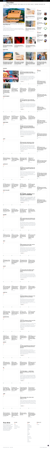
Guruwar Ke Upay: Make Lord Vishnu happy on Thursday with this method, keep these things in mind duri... (31, 186)
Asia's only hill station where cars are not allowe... (40, 19)
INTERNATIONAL (10, 4)
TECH (26, 4)
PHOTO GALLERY (41, 4)
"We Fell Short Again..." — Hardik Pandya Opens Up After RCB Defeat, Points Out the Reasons (27, 372)
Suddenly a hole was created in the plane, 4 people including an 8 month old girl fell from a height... (6, 338)
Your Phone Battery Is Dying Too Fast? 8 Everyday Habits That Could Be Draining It (19, 46)
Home (4, 4)
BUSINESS (21, 4)
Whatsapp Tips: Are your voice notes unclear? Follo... (39, 28)
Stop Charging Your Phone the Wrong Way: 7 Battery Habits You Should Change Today (8, 63)
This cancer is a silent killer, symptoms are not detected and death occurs (23, 312)
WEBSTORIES (36, 4)
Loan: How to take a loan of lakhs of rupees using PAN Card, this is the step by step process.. (27, 270)
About (15, 424)
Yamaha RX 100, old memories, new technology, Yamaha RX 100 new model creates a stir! (31, 160)
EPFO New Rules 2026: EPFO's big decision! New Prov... (40, 41)
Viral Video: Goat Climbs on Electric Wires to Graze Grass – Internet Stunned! (6, 236)
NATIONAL (6, 4)
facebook (38, 424)
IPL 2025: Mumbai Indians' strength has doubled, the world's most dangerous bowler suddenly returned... (23, 389)
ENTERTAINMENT (15, 4)
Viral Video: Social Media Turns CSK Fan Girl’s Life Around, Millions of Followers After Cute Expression (27, 346)
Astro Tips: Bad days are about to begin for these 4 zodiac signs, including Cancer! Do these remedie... (14, 186)
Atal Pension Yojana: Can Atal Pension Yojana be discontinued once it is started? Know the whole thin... (14, 288)
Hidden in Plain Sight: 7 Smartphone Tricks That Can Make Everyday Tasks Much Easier (30, 29)
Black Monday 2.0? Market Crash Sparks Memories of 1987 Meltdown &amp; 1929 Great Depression (27, 73)
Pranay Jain (28, 18)
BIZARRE (32, 4)
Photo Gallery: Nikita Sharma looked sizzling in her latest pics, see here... (6, 210)
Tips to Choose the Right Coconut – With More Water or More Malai (31, 312)
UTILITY (21, 268)
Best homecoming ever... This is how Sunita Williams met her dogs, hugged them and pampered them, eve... (14, 338)
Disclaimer (15, 428)
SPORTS (19, 4)
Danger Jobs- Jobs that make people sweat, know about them (23, 414)
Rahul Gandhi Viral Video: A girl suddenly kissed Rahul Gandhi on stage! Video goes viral (42, 95)
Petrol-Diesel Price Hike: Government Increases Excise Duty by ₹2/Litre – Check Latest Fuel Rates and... (6, 92)
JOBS (44, 4)
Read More (22, 81)
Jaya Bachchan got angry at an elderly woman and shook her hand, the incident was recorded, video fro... (6, 118)
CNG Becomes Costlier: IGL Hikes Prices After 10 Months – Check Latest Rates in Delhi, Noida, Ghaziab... (23, 90)
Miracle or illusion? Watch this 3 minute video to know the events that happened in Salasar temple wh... (31, 236)
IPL (27, 435)
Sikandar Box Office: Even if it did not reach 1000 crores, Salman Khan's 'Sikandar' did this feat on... (15, 118)
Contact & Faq (16, 425)
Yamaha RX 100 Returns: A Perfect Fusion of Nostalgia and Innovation (6, 159)
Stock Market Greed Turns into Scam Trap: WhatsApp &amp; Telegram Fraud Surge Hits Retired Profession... (15, 262)
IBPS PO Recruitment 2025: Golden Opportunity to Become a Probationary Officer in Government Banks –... (31, 415)
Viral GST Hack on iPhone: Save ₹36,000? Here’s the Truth (6, 261)
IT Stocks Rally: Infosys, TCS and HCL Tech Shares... (40, 36)
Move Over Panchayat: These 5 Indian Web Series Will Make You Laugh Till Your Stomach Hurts (27, 100)
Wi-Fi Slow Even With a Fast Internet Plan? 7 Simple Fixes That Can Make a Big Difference (8, 46)
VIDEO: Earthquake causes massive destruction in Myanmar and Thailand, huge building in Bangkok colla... (32, 338)
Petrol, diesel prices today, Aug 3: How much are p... (40, 23)
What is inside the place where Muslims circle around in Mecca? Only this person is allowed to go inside (27, 219)
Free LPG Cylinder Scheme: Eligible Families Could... (39, 14)
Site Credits (11, 447)
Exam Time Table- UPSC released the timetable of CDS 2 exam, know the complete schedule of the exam (14, 415)
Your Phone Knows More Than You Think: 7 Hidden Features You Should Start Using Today (30, 46)
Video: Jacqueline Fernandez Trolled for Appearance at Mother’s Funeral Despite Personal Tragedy (23, 118)
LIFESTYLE (29, 4)
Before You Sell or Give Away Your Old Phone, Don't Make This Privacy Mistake (30, 17)
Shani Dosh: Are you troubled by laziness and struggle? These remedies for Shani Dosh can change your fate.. (27, 168)
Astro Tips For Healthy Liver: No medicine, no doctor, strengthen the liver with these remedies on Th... (23, 186)
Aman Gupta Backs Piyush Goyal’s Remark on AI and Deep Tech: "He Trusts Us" (23, 261)
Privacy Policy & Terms (6, 447)
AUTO (24, 4)
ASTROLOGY (21, 166)
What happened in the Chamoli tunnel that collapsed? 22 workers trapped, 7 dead (42, 188)
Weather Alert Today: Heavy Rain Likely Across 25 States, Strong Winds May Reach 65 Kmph (42, 161)
